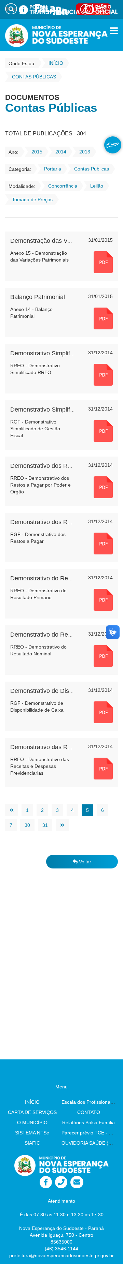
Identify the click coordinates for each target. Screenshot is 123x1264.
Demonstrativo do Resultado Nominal (61, 634)
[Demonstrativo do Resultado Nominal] (103, 655)
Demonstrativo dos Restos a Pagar (58, 522)
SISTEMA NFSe (32, 1132)
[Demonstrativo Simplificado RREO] (103, 374)
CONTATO (88, 1112)
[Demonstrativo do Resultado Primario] (103, 599)
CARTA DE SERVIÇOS (32, 1112)
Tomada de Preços (32, 199)
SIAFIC (32, 1143)
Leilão (96, 186)
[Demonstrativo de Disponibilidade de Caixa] (103, 712)
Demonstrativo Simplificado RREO (57, 353)
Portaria (52, 169)
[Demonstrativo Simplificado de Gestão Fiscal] (103, 430)
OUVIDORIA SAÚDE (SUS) (91, 1143)
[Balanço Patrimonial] (103, 318)
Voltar (84, 861)
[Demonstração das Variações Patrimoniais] (103, 262)
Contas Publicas (91, 169)
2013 (84, 151)
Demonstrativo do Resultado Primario (61, 578)
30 (27, 825)
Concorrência (62, 186)
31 (45, 825)
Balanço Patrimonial (37, 297)
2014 (60, 151)
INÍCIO (32, 1102)
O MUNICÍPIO (32, 1122)
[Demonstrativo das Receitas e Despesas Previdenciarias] (103, 768)
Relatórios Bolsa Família (88, 1122)
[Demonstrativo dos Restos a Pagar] (103, 543)
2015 (36, 151)
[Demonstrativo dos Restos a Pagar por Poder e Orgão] (103, 487)
